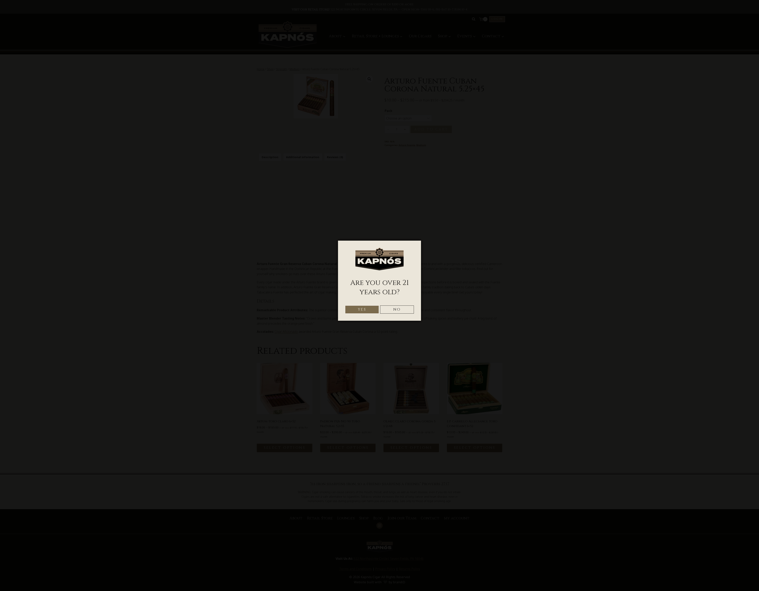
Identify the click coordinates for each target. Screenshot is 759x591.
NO (397, 309)
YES (362, 309)
